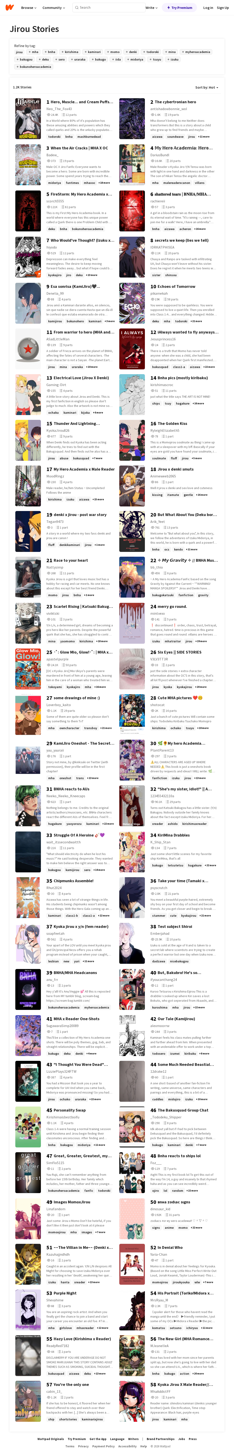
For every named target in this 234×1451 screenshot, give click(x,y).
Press (193, 1439)
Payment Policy (103, 1446)
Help (143, 1446)
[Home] (9, 7)
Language (117, 1439)
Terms (69, 1446)
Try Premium (181, 7)
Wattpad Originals (50, 1439)
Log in (208, 7)
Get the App (98, 1439)
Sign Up (223, 7)
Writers (133, 1439)
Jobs (181, 1439)
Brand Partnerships (161, 1439)
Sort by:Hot (205, 87)
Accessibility (127, 1446)
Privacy (83, 1446)
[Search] (76, 7)
